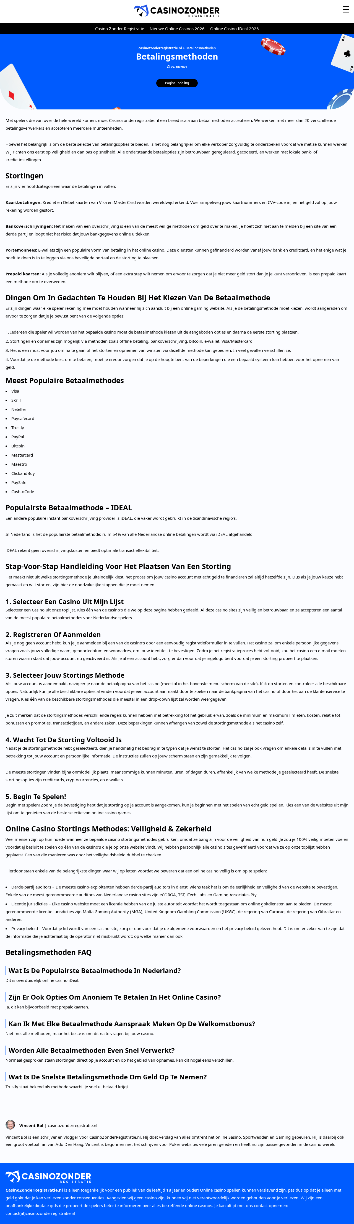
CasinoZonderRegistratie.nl (34, 1190)
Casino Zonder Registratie (119, 28)
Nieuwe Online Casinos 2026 (177, 28)
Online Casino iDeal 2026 (234, 28)
